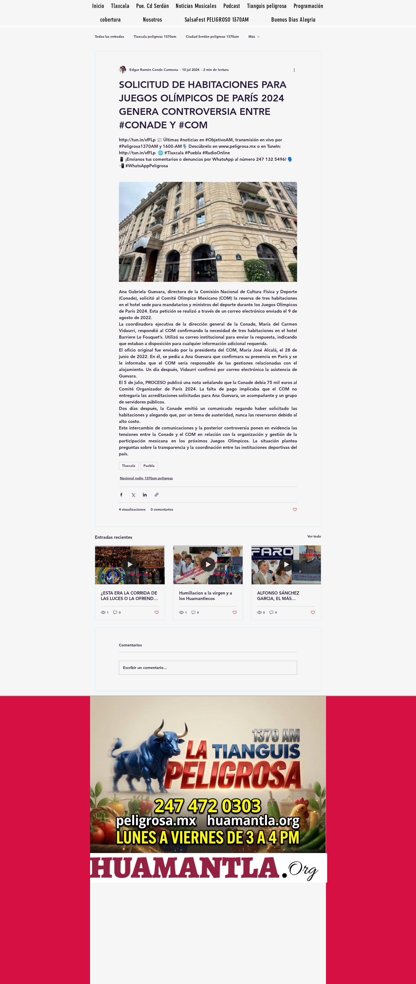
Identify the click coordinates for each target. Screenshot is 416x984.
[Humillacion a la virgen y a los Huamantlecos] (208, 564)
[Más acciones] (294, 70)
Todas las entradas (109, 36)
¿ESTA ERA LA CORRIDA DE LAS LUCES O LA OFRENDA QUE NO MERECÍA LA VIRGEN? (129, 595)
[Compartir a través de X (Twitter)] (133, 494)
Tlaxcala (128, 466)
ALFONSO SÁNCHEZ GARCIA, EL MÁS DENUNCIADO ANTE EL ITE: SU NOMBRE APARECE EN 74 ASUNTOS (286, 595)
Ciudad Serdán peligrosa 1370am (212, 36)
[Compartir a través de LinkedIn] (145, 494)
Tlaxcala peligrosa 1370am (155, 36)
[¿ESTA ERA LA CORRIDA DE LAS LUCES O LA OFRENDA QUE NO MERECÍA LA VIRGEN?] (130, 564)
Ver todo (314, 536)
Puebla (149, 466)
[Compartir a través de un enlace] (156, 494)
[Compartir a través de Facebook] (121, 494)
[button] (293, 19)
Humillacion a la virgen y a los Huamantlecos (205, 595)
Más (251, 36)
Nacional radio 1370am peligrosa (146, 478)
